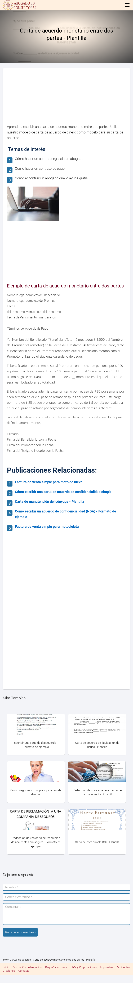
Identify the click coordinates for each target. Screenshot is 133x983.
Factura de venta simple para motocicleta (47, 526)
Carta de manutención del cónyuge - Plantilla (49, 501)
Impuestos (106, 967)
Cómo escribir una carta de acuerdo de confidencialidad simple (63, 492)
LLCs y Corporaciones (84, 967)
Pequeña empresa (56, 967)
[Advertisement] (66, 98)
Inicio (6, 967)
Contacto (23, 970)
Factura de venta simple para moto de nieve (48, 482)
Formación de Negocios (27, 967)
